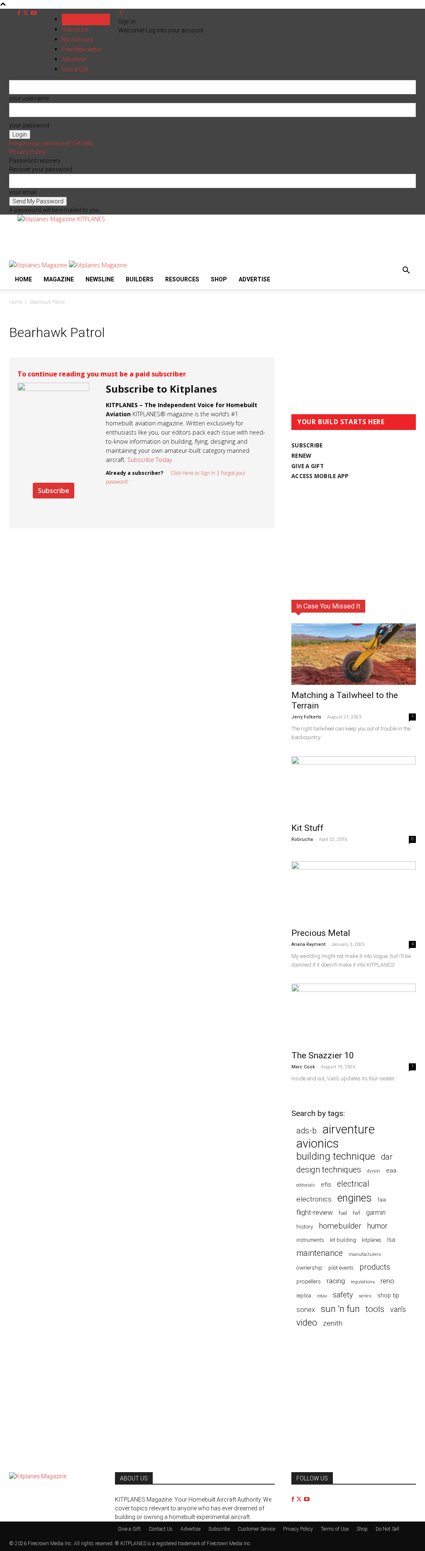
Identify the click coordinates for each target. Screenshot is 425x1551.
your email (23, 192)
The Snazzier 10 (322, 1055)
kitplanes (371, 1240)
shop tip (388, 1295)
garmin (376, 1212)
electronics (314, 1199)
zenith (332, 1323)
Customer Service (256, 1529)
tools (375, 1309)
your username (29, 98)
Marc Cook (303, 1067)
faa (382, 1200)
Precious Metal (320, 933)
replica (303, 1295)
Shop (219, 279)
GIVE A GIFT (307, 466)
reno (387, 1281)
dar (387, 1157)
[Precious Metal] (353, 892)
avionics (317, 1143)
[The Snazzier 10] (353, 1014)
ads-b (306, 1130)
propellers (308, 1281)
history (304, 1226)
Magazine (59, 279)
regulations (363, 1282)
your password (29, 125)
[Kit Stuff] (353, 787)
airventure (348, 1129)
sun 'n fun (340, 1308)
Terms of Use (335, 1529)
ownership (309, 1267)
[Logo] (39, 265)
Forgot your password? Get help (51, 143)
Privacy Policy (27, 152)
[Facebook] (19, 13)
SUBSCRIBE (306, 445)
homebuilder (340, 1226)
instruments (310, 1240)
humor (377, 1225)
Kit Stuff (307, 828)
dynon (373, 1171)
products (374, 1267)
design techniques (328, 1169)
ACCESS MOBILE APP (320, 476)
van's (398, 1309)
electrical (353, 1184)
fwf (356, 1213)
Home (23, 279)
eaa (391, 1170)
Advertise (254, 279)
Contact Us (161, 1529)
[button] (406, 271)
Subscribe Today (149, 460)
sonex (305, 1310)
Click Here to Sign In (193, 472)
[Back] (121, 13)
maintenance (319, 1253)
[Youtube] (34, 13)
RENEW (301, 455)
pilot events (341, 1268)
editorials (305, 1185)
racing (336, 1281)
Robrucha (302, 839)
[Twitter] (26, 13)
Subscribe (75, 29)
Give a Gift (129, 1529)
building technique (335, 1156)
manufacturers (365, 1254)
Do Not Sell (387, 1529)
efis (326, 1184)
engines (354, 1198)
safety (343, 1294)
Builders (140, 279)
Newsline (99, 279)
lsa (391, 1239)
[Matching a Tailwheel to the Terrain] (353, 654)
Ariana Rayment (308, 944)
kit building (343, 1240)
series (365, 1296)
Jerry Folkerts (306, 717)
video (306, 1322)
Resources (182, 279)
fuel (343, 1213)
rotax (322, 1296)
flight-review (314, 1212)
